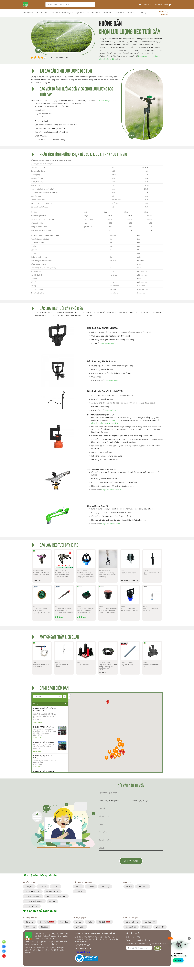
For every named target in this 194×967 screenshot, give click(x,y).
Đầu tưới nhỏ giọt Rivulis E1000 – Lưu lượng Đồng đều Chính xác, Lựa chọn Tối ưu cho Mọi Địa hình (86, 612)
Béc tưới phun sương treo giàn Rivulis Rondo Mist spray (107, 575)
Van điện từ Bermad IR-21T (151, 666)
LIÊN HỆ (143, 13)
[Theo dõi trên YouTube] (140, 4)
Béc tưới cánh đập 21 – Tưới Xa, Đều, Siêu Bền (41, 574)
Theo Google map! (82, 952)
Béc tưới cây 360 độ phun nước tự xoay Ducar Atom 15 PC (62, 575)
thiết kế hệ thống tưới (103, 100)
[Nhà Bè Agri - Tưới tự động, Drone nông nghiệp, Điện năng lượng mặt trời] (32, 4)
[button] (111, 757)
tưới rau (111, 420)
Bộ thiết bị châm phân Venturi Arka (41, 666)
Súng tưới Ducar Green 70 (111, 523)
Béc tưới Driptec (107, 343)
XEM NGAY (178, 960)
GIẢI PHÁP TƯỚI (41, 13)
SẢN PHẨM (27, 13)
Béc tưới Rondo (112, 380)
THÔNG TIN (107, 13)
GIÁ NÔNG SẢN (92, 13)
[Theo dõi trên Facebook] (137, 4)
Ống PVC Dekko (127, 665)
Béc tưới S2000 (112, 410)
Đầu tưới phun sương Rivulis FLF (150, 609)
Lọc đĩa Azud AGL (83, 665)
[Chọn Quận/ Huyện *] (146, 801)
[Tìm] (90, 4)
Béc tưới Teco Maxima (129, 573)
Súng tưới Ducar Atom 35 (111, 489)
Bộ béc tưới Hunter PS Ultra (151, 574)
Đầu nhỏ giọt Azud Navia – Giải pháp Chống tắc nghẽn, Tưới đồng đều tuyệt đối (41, 611)
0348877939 (37, 751)
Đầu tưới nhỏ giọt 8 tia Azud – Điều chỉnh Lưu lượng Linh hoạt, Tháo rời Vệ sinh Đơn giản (64, 611)
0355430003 (37, 766)
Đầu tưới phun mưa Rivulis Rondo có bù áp (129, 609)
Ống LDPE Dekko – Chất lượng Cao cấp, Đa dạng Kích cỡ (108, 666)
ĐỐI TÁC (119, 13)
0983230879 (37, 722)
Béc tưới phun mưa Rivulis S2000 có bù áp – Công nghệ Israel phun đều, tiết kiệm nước (85, 576)
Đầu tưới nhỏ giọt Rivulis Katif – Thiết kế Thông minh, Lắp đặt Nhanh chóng (108, 611)
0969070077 (37, 737)
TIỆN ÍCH (79, 13)
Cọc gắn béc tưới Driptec (61, 666)
